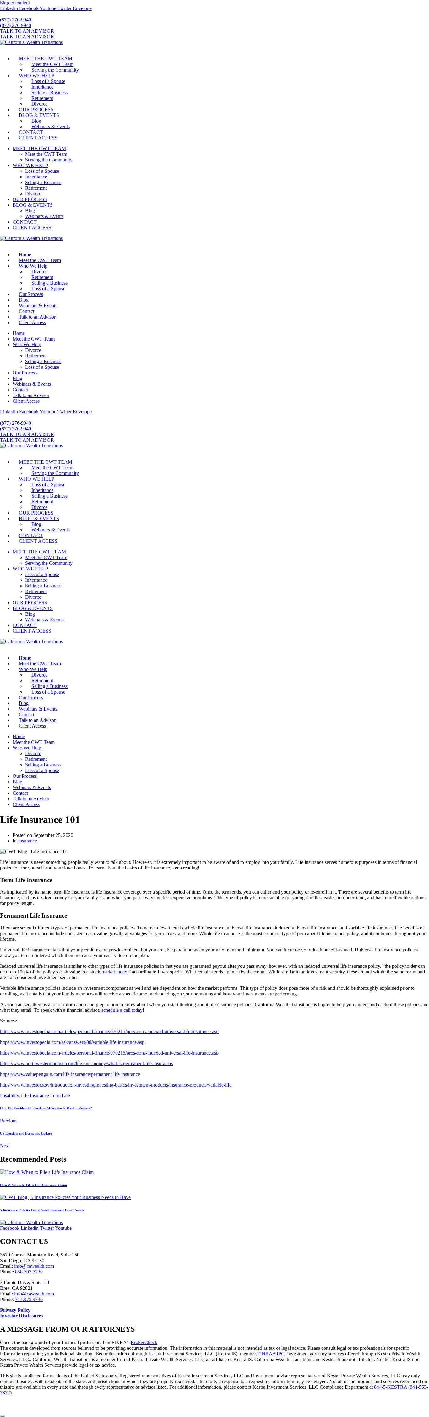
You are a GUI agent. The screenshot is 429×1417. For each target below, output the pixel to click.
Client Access (32, 322)
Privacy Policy (15, 1310)
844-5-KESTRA (390, 1387)
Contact (26, 311)
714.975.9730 (29, 1299)
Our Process (31, 294)
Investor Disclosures (21, 1315)
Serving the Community (55, 70)
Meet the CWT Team (52, 64)
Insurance (27, 840)
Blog (36, 120)
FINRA (265, 1353)
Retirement (42, 98)
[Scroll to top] (2, 1416)
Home (25, 254)
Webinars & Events (50, 126)
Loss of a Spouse (48, 81)
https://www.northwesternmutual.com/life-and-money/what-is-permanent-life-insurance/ (86, 1063)
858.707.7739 (29, 1271)
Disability (9, 1095)
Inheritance (42, 87)
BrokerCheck (144, 1342)
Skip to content (15, 2)
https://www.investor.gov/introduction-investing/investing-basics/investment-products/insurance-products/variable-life (115, 1084)
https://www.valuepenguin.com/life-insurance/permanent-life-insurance (70, 1074)
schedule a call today (122, 1010)
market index (114, 971)
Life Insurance (34, 1095)
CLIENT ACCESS (38, 137)
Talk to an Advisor (37, 316)
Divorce (39, 103)
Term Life (60, 1095)
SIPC (279, 1353)
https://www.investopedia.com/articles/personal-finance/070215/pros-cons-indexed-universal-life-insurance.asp (109, 1031)
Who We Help (33, 266)
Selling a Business (49, 92)
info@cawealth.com (34, 1266)
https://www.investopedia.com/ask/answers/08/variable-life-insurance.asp (72, 1042)
